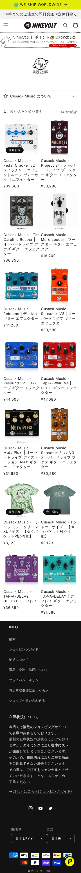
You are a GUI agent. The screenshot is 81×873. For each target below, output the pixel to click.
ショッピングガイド (23, 649)
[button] (6, 25)
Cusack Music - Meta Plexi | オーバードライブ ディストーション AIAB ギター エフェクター (20, 457)
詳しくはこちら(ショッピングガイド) (42, 791)
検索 (12, 639)
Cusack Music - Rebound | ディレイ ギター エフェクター (20, 314)
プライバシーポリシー (25, 680)
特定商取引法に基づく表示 (28, 690)
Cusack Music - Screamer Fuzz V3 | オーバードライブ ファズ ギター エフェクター (59, 457)
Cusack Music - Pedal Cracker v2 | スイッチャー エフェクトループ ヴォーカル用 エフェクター (20, 170)
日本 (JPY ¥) (25, 838)
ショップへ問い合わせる (27, 700)
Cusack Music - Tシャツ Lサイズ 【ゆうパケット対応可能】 (58, 529)
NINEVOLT (46, 871)
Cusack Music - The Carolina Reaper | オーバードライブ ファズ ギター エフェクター (21, 244)
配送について (19, 659)
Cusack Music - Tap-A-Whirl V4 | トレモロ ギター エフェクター (59, 385)
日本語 (56, 838)
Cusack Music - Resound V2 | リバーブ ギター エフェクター (21, 385)
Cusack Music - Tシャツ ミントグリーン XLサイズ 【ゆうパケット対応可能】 (21, 529)
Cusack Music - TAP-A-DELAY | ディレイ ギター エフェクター (59, 598)
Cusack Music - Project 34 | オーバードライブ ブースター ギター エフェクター (59, 170)
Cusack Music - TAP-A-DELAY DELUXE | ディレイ (20, 596)
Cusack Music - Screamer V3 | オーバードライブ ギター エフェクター (58, 316)
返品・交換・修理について (28, 670)
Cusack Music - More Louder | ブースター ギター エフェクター (59, 241)
